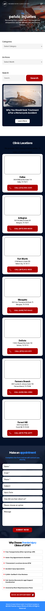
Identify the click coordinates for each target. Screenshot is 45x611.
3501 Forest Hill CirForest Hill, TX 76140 (22, 426)
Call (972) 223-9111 (23, 351)
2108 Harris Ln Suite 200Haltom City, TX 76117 (22, 262)
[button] (41, 3)
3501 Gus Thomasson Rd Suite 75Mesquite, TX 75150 (22, 303)
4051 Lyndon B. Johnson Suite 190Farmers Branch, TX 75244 (22, 385)
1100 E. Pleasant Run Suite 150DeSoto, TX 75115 (22, 344)
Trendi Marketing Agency (31, 604)
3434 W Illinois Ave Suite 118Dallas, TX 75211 (22, 181)
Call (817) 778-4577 (23, 433)
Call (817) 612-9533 (23, 269)
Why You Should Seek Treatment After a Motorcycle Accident (22, 111)
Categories (7, 41)
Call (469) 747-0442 (23, 310)
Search (5, 72)
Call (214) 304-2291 (23, 188)
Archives (6, 57)
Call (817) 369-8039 (23, 229)
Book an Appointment (21, 595)
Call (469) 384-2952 (23, 392)
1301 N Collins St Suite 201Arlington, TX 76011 (22, 221)
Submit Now (22, 530)
